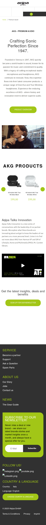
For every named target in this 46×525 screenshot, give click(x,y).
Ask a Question (10, 363)
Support (7, 359)
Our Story (7, 381)
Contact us (8, 390)
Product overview (23, 110)
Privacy (27, 513)
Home (4, 20)
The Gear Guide (11, 404)
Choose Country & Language (20, 497)
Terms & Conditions (11, 513)
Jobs (5, 386)
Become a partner (12, 355)
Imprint (37, 513)
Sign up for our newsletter (23, 303)
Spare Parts (8, 367)
